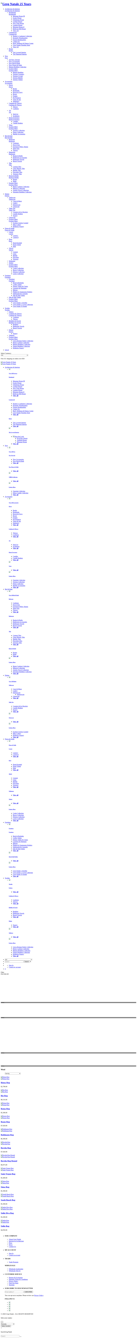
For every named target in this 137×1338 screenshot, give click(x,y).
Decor (11, 85)
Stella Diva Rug (7, 1213)
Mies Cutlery (17, 225)
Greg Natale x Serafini (20, 303)
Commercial (13, 32)
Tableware (12, 197)
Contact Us (12, 1246)
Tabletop (11, 335)
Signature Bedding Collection (22, 192)
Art (10, 110)
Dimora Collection (19, 272)
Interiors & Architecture (16, 1241)
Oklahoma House (18, 20)
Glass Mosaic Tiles (19, 168)
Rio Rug (4, 1096)
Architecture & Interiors (12, 9)
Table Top (12, 208)
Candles (15, 121)
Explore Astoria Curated (20, 223)
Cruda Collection (18, 268)
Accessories (8, 81)
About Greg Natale (15, 1239)
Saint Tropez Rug (8, 1174)
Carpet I (15, 235)
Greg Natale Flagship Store (21, 45)
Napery (15, 216)
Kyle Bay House (22, 438)
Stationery (16, 101)
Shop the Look (19, 436)
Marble (15, 255)
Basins (15, 179)
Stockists (11, 1285)
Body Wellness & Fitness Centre (23, 43)
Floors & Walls (9, 228)
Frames (15, 96)
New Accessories (14, 61)
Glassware (16, 206)
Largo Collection (18, 274)
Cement (15, 252)
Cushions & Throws (15, 103)
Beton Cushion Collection (21, 187)
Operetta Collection (19, 491)
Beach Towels (17, 161)
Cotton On (16, 41)
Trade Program (13, 1262)
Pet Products (17, 98)
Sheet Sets (16, 148)
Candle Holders (18, 123)
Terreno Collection (19, 130)
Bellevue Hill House (19, 29)
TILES (11, 248)
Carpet (11, 232)
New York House (18, 23)
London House (17, 25)
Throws (15, 107)
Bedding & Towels (15, 321)
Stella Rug (5, 1226)
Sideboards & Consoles (20, 294)
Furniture (8, 275)
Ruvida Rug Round (9, 1161)
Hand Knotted (17, 243)
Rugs (10, 239)
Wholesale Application (16, 1269)
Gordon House (17, 21)
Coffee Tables (17, 284)
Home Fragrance (14, 118)
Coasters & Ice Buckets (20, 212)
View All (16, 31)
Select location (6, 1326)
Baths (14, 181)
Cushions (16, 109)
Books (11, 49)
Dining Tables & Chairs (20, 286)
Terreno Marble (18, 78)
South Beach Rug (8, 1200)
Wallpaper (12, 261)
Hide (14, 246)
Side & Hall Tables (19, 295)
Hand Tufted (17, 245)
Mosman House (22, 442)
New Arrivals (12, 455)
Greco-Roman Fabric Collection (23, 341)
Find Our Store (13, 1283)
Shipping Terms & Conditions (18, 1279)
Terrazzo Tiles (17, 174)
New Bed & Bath (14, 63)
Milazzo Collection (19, 188)
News (11, 1245)
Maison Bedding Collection (17, 67)
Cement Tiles (17, 167)
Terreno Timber (18, 80)
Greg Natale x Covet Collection (23, 304)
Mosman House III (19, 16)
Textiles (7, 308)
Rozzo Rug (5, 1122)
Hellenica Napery (18, 226)
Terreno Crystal (18, 76)
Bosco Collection (18, 270)
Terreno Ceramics (18, 74)
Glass (14, 254)
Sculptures (16, 116)
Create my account (15, 967)
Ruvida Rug (6, 1148)
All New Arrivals (14, 60)
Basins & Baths (18, 156)
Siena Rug (5, 1187)
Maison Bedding (18, 72)
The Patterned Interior (20, 54)
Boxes (15, 94)
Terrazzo (15, 259)
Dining (7, 194)
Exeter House (17, 18)
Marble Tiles (17, 170)
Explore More (13, 69)
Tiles (10, 163)
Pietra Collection (18, 132)
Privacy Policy (13, 1281)
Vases (10, 125)
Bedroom (12, 139)
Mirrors (15, 290)
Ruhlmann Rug (7, 1135)
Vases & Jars (17, 99)
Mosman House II (18, 27)
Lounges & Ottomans (19, 288)
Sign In (11, 965)
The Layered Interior (19, 52)
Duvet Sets (16, 145)
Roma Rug (5, 1109)
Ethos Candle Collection (20, 493)
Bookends (16, 90)
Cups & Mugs (17, 201)
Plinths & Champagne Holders (22, 292)
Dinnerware (16, 205)
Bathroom (12, 152)
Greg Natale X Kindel (20, 306)
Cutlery (15, 203)
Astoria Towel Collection (21, 190)
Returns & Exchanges (16, 1277)
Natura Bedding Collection (21, 346)
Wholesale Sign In (14, 1271)
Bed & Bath (8, 136)
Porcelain (16, 257)
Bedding (15, 324)
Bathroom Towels (18, 159)
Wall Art (15, 114)
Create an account (14, 1255)
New (6, 56)
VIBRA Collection (13, 477)
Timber (11, 263)
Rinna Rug (5, 1083)
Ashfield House (22, 440)
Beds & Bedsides (18, 283)
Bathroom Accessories (20, 157)
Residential (12, 12)
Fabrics (11, 312)
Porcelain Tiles (17, 172)
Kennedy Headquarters (20, 38)
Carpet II (15, 237)
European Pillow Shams (20, 147)
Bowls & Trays (17, 92)
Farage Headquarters (19, 40)
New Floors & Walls (15, 65)
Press (10, 1243)
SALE (7, 350)
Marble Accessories (19, 134)
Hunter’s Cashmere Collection (22, 36)
